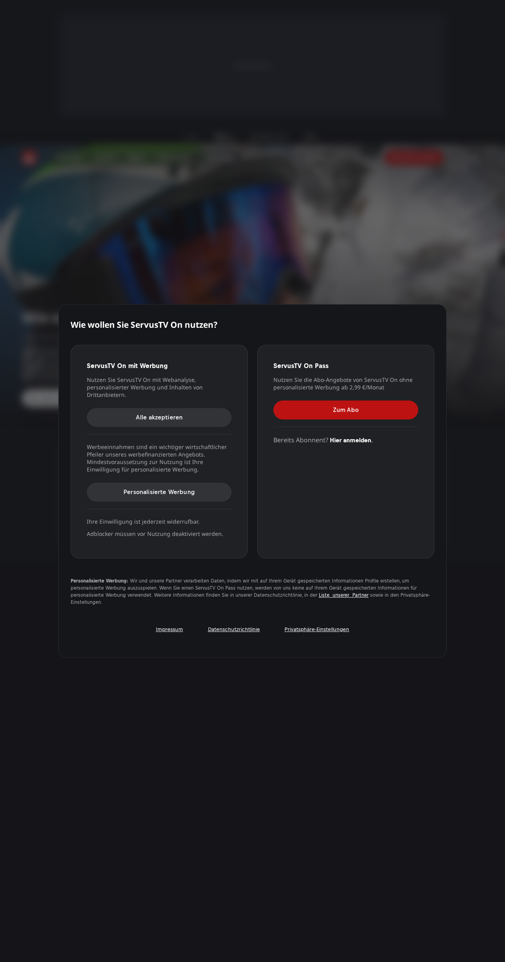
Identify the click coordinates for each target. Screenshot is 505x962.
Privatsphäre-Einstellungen (316, 629)
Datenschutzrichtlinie (234, 629)
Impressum (169, 629)
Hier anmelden (350, 440)
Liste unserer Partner (343, 595)
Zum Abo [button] (346, 409)
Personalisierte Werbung (159, 492)
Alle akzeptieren (159, 417)
